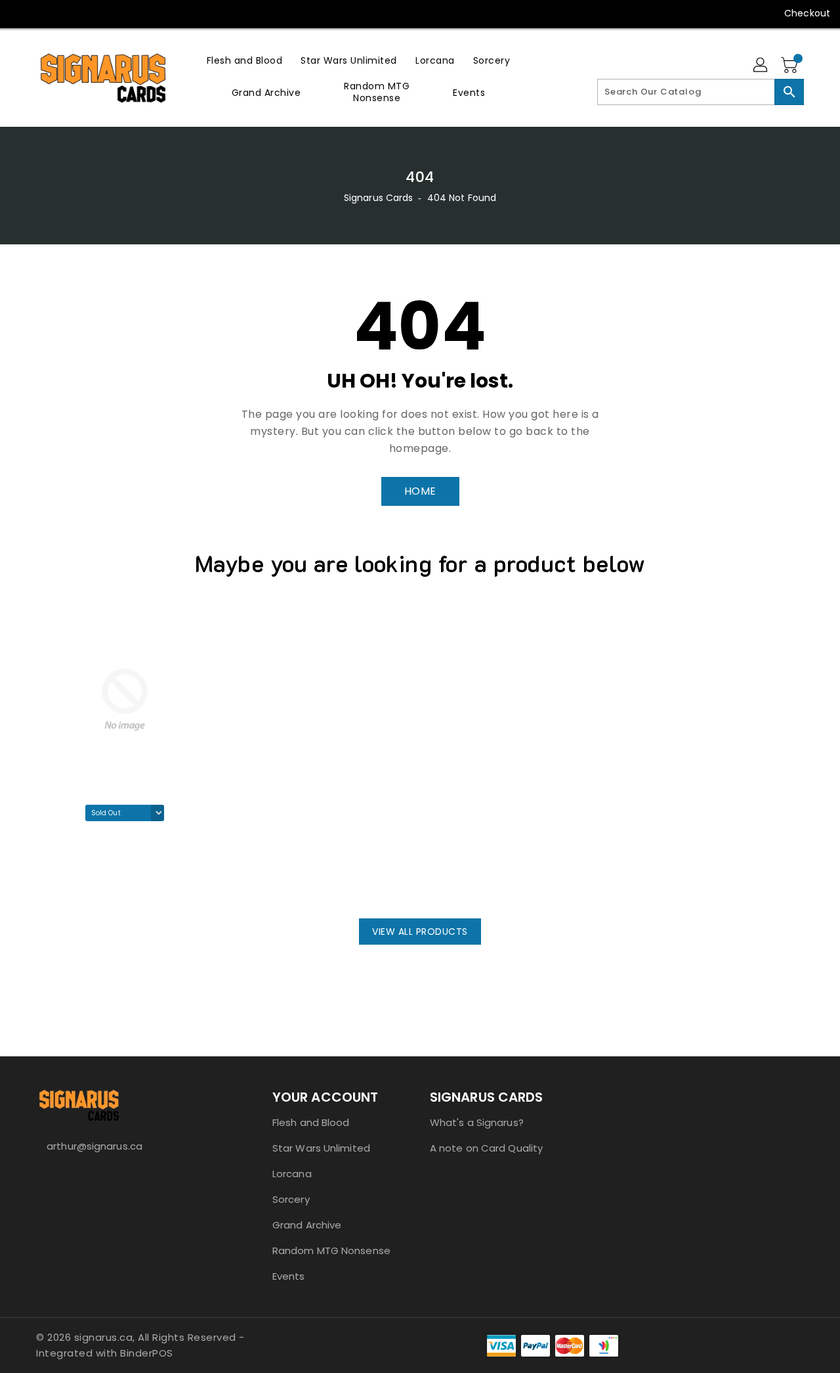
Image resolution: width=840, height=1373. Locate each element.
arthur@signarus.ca (94, 1146)
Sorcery (291, 1199)
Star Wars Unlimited (321, 1148)
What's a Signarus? (477, 1122)
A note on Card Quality (486, 1148)
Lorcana (292, 1174)
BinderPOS (146, 1353)
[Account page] (761, 66)
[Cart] (791, 66)
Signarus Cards (378, 197)
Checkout (807, 13)
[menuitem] (245, 60)
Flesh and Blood (311, 1122)
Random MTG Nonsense (331, 1250)
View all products (420, 931)
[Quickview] (50, 882)
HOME (420, 491)
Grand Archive (306, 1225)
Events (288, 1276)
